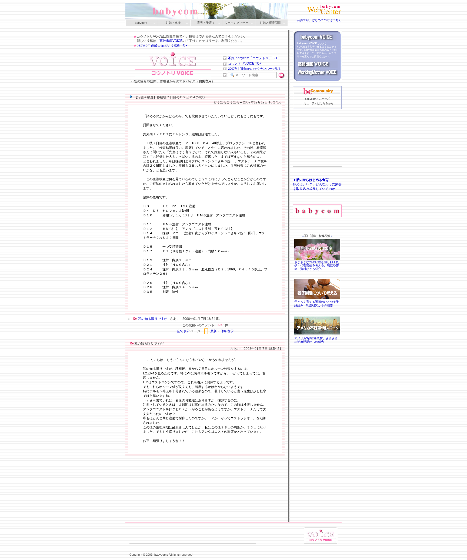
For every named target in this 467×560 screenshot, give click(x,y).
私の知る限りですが (152, 319)
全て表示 (183, 331)
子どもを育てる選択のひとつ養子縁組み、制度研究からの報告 (316, 303)
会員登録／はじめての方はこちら (319, 20)
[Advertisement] (317, 146)
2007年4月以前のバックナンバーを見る (254, 68)
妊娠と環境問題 (268, 23)
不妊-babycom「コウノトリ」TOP (253, 58)
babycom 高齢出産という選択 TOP (162, 45)
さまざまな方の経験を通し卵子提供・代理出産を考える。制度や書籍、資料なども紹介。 (316, 265)
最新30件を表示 (222, 331)
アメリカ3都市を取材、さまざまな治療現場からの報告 (316, 340)
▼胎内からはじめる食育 (311, 180)
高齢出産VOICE (170, 41)
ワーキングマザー (235, 23)
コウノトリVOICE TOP (245, 63)
